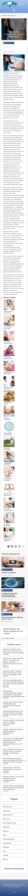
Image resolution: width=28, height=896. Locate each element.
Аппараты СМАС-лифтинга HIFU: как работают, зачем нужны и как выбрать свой (12, 672)
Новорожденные (9, 839)
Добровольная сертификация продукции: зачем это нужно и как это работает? (13, 787)
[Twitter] (19, 546)
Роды (5, 851)
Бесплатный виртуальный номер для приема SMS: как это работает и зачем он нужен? (14, 760)
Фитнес (5, 859)
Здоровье (6, 827)
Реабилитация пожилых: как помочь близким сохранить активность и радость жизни (13, 713)
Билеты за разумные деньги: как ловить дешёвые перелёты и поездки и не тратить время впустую (13, 682)
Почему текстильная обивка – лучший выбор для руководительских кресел (13, 703)
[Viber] (12, 546)
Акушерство (7, 807)
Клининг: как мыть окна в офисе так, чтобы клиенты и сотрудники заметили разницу (13, 651)
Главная (3, 15)
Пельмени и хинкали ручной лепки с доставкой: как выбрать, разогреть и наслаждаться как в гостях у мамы (13, 661)
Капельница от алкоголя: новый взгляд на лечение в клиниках (12, 769)
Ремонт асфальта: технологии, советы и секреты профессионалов (13, 722)
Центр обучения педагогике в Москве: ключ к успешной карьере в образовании (13, 751)
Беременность (12, 15)
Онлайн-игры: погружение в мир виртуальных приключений (13, 731)
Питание (6, 847)
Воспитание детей (9, 823)
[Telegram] (8, 546)
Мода (5, 835)
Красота (6, 831)
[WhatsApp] (15, 546)
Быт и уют (6, 819)
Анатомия (6, 811)
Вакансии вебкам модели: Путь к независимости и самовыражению (14, 778)
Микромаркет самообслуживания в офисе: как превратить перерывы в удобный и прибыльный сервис (14, 693)
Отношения (7, 843)
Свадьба (5, 855)
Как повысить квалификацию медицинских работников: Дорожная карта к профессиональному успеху (13, 741)
